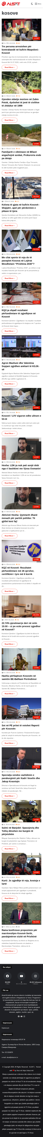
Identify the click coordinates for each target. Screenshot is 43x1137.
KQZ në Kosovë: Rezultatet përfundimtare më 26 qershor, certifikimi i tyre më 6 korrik (18, 570)
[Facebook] (18, 1016)
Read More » (9, 67)
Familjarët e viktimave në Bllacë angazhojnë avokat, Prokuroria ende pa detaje (21, 155)
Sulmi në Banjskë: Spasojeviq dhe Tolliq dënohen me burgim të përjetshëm (20, 831)
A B (4, 877)
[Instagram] (24, 1016)
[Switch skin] (32, 4)
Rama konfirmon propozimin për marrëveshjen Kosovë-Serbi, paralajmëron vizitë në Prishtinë (19, 933)
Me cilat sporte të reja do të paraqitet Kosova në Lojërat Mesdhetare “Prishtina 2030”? (18, 260)
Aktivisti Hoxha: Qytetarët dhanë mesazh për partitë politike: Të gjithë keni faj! (19, 518)
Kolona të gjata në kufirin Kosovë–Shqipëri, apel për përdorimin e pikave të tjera (20, 207)
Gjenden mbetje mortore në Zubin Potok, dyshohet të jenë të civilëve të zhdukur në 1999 (20, 102)
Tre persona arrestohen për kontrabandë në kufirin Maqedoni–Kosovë (20, 49)
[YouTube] (21, 1016)
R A (4, 43)
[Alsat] (11, 4)
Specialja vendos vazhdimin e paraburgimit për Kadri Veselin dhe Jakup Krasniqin (21, 778)
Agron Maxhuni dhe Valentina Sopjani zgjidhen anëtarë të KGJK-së (20, 366)
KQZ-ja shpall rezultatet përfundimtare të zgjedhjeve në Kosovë (19, 313)
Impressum (5, 1028)
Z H (4, 96)
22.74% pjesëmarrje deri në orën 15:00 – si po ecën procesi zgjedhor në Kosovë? (21, 626)
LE (4, 824)
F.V (4, 927)
